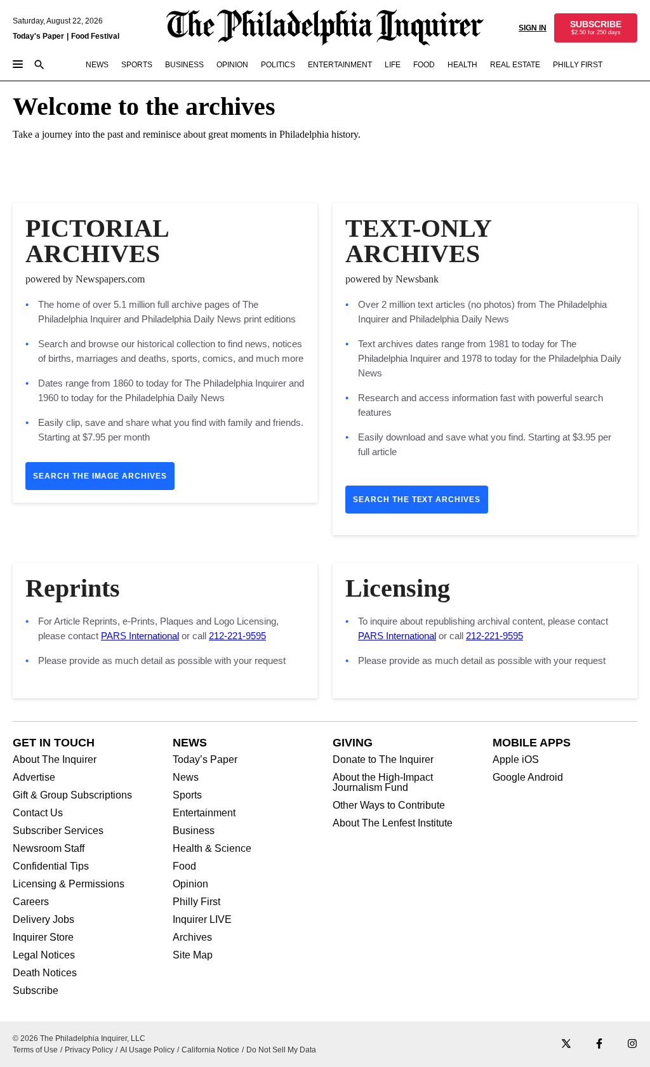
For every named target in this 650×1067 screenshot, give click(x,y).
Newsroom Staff (48, 849)
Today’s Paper (205, 760)
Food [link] (424, 64)
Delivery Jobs (43, 920)
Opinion (190, 884)
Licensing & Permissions (68, 884)
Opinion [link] (232, 64)
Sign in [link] (533, 27)
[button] (595, 28)
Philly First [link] (577, 64)
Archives (192, 937)
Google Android (528, 777)
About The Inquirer (54, 760)
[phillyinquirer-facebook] (599, 1044)
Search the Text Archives (417, 499)
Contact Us (38, 813)
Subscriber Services (58, 831)
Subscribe (35, 991)
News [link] (97, 64)
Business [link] (184, 64)
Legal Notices (44, 955)
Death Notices (45, 973)
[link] (595, 28)
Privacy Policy (89, 1049)
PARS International (140, 635)
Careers (31, 902)
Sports (187, 795)
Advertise (34, 777)
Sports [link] (136, 64)
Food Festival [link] (95, 36)
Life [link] (393, 64)
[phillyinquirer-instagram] (632, 1044)
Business (194, 831)
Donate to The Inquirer (383, 760)
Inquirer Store (43, 937)
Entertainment (204, 813)
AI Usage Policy (147, 1049)
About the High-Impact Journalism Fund (383, 782)
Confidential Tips (51, 866)
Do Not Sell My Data (281, 1049)
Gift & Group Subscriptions (72, 795)
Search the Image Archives (100, 476)
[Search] (39, 65)
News (186, 777)
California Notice (210, 1049)
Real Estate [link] (515, 64)
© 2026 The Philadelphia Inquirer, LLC (79, 1038)
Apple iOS (516, 760)
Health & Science (212, 849)
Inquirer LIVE (202, 920)
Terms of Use (35, 1049)
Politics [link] (278, 64)
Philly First (196, 902)
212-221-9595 (237, 635)
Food (184, 866)
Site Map (193, 955)
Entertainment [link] (340, 64)
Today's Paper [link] (38, 36)
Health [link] (462, 64)
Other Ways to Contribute (389, 805)
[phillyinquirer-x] (566, 1044)
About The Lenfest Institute (393, 823)
